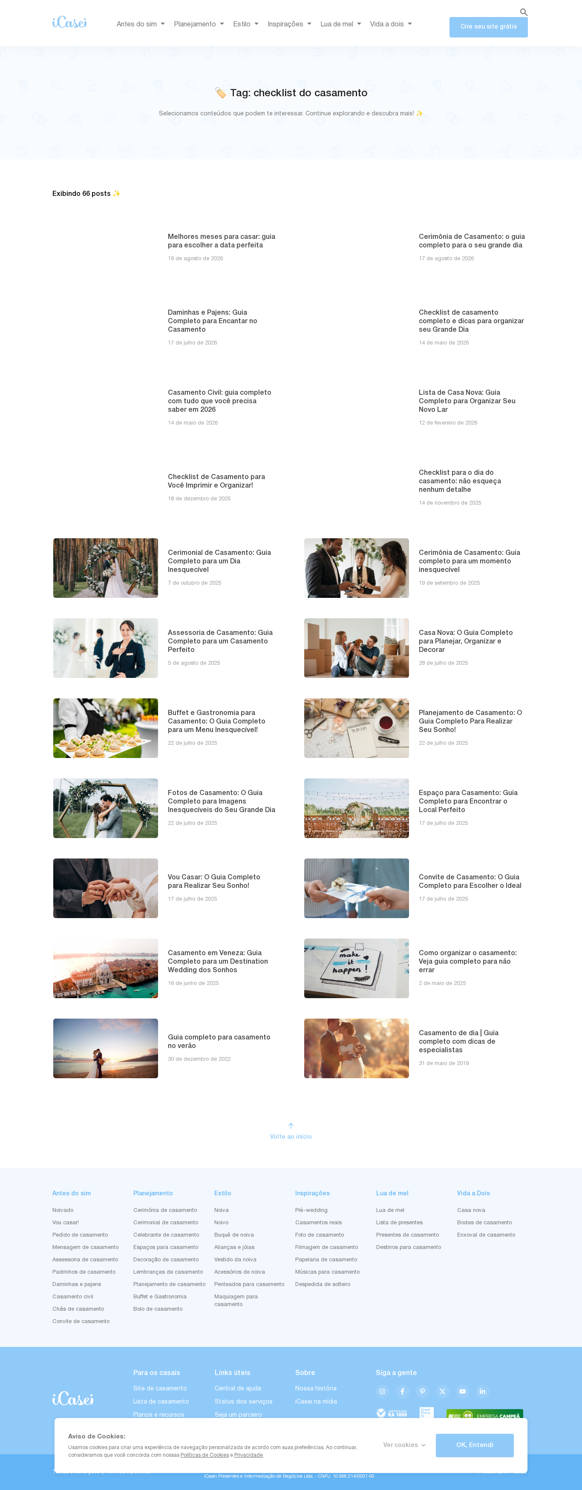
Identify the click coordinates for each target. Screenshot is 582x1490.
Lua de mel (336, 25)
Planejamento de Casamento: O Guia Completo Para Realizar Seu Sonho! (470, 721)
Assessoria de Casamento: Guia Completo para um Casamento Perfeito (220, 641)
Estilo (242, 25)
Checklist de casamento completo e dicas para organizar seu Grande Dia (471, 321)
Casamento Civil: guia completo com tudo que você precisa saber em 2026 (219, 401)
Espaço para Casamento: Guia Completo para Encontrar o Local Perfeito (468, 801)
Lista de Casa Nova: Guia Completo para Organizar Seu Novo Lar (467, 401)
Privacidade (248, 1455)
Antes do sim (137, 25)
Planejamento (195, 25)
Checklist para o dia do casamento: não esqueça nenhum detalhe (460, 481)
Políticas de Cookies (205, 1455)
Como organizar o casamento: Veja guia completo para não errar (468, 961)
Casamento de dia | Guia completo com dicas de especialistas (458, 1042)
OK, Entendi (474, 1445)
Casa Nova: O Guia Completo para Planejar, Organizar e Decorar (466, 641)
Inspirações (285, 25)
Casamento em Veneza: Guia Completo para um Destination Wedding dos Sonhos (218, 961)
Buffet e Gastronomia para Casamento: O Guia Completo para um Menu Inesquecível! (216, 721)
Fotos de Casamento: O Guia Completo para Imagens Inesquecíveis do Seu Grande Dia (221, 801)
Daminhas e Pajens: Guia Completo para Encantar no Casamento (212, 321)
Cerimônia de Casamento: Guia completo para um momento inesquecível (469, 561)
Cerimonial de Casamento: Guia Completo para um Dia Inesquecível (219, 561)
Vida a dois (387, 25)
